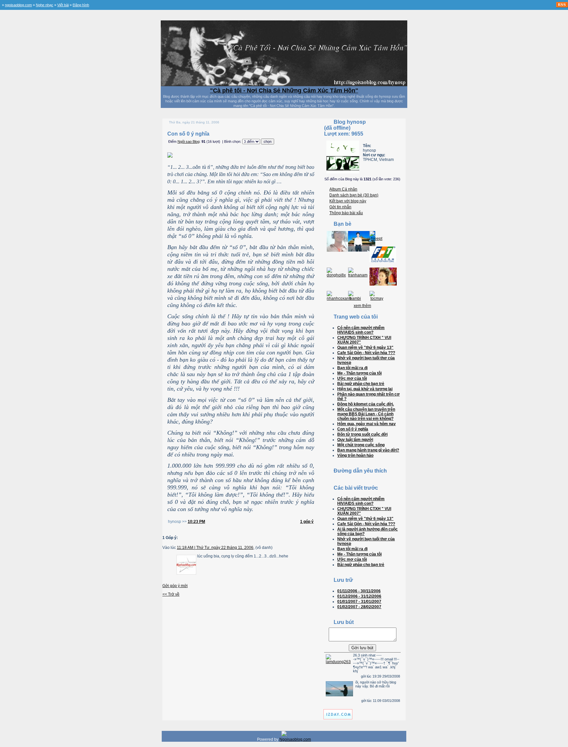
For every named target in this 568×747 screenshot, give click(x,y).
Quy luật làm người (355, 439)
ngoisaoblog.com (18, 5)
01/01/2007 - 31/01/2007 (359, 601)
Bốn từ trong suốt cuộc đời (362, 434)
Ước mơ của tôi (352, 378)
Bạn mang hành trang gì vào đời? (368, 450)
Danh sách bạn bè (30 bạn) (353, 195)
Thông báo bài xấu (346, 213)
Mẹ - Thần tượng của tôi (359, 373)
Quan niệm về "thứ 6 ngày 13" (365, 347)
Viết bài (63, 5)
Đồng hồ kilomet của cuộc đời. (365, 404)
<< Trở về (170, 594)
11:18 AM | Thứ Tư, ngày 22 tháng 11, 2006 (215, 547)
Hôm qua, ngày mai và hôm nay (366, 424)
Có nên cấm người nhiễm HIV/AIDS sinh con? (361, 330)
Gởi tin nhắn (340, 207)
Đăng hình (81, 5)
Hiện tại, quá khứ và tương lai (364, 389)
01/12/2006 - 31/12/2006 (359, 596)
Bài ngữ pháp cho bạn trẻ (360, 383)
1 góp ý (307, 521)
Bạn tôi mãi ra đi (352, 368)
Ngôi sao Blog (189, 141)
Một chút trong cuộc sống (361, 445)
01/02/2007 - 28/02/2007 (359, 607)
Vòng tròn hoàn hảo (355, 455)
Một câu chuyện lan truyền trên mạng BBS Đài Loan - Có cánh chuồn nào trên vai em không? (366, 414)
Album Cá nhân (343, 189)
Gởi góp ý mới (175, 585)
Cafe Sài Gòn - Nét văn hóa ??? (366, 352)
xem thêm (362, 305)
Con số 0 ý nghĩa (352, 429)
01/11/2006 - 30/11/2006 (359, 591)
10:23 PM (196, 521)
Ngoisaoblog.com (295, 739)
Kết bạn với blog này (347, 201)
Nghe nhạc (44, 5)
